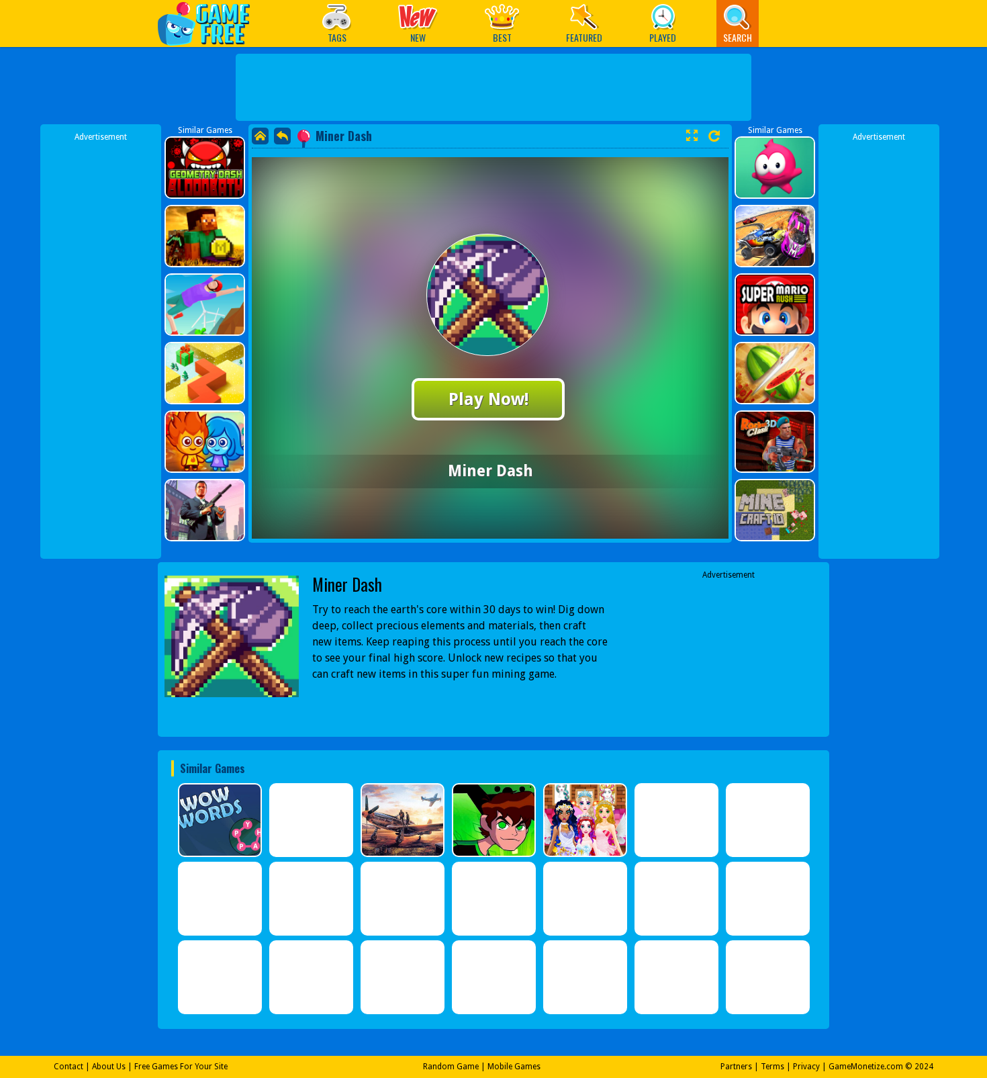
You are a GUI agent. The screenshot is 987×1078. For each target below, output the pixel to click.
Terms (772, 1066)
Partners (736, 1066)
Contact (68, 1066)
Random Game (451, 1066)
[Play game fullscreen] (692, 136)
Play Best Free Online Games (210, 23)
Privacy (806, 1066)
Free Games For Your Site (181, 1066)
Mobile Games (513, 1066)
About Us (109, 1066)
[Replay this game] (714, 136)
